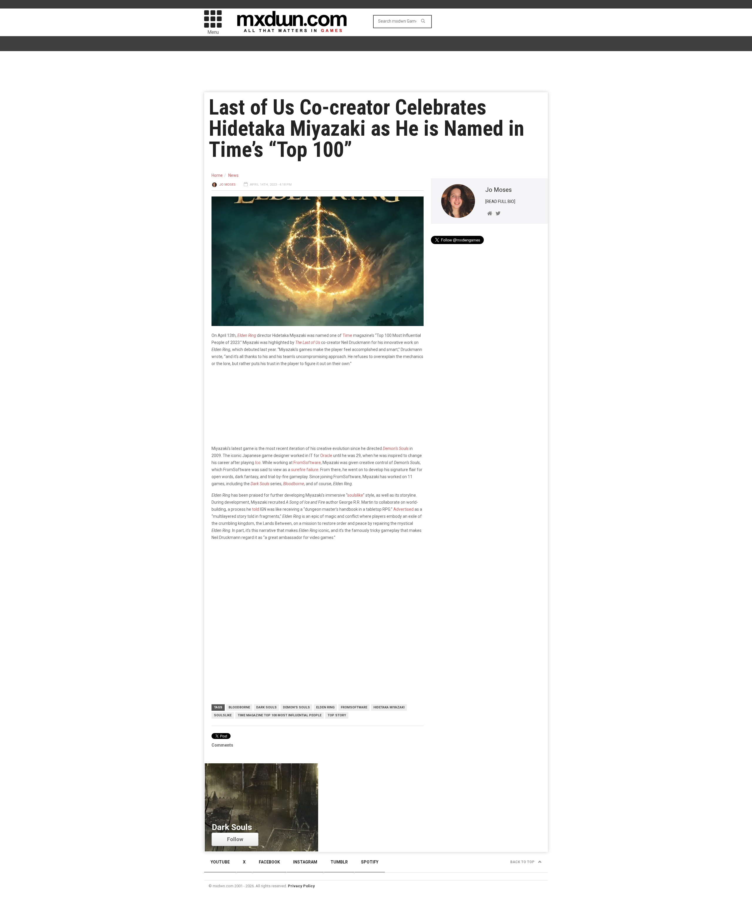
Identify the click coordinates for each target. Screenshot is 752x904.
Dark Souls (260, 483)
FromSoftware (307, 462)
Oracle (326, 455)
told (255, 509)
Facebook (269, 862)
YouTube (220, 862)
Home (217, 175)
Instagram (305, 862)
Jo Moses (227, 184)
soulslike (355, 495)
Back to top (522, 862)
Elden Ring (325, 707)
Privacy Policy (301, 886)
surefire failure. (305, 469)
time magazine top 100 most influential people (279, 715)
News (233, 175)
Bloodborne (293, 483)
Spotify (369, 862)
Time (347, 335)
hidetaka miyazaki (388, 707)
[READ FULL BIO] (500, 201)
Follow (235, 839)
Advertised (403, 509)
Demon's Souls (296, 707)
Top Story (337, 715)
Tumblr (339, 862)
